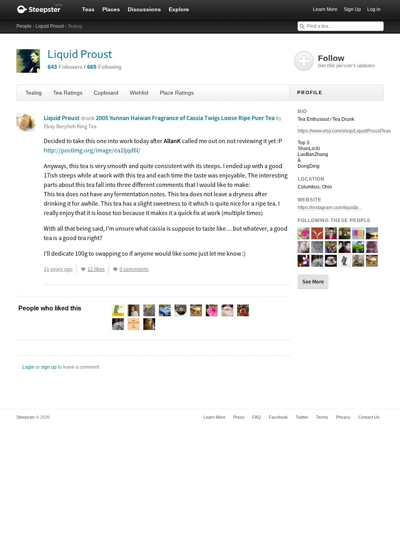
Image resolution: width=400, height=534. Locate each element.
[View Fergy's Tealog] (303, 263)
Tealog (33, 93)
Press (239, 417)
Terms (322, 417)
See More (313, 281)
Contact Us (369, 417)
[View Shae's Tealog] (344, 236)
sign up (49, 367)
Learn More (325, 9)
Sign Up (352, 9)
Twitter (302, 417)
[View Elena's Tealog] (358, 250)
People (24, 26)
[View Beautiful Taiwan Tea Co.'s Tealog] (317, 236)
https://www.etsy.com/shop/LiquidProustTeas (344, 131)
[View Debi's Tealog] (344, 250)
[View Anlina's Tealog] (331, 236)
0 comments (134, 268)
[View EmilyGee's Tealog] (331, 250)
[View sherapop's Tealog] (358, 236)
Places (111, 9)
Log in (373, 9)
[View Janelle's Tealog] (317, 250)
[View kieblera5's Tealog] (372, 250)
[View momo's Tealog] (303, 250)
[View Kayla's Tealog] (317, 263)
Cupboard (106, 93)
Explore (179, 9)
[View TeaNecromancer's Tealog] (344, 263)
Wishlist (139, 93)
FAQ (256, 417)
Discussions (144, 9)
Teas (88, 9)
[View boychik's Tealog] (372, 263)
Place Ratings (177, 93)
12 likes (96, 268)
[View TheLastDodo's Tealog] (358, 263)
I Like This (83, 269)
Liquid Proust (50, 26)
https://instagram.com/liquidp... (330, 207)
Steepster (43, 9)
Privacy (343, 417)
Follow (346, 61)
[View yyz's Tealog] (372, 236)
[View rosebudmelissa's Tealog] (331, 263)
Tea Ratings (67, 93)
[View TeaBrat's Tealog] (303, 236)
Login (28, 367)
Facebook (278, 417)
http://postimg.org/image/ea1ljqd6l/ (92, 150)
